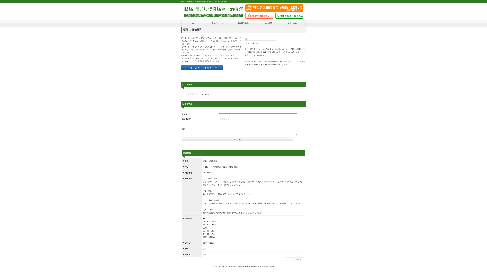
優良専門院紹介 (243, 23)
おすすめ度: (187, 119)
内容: (184, 129)
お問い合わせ (293, 23)
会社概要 (268, 23)
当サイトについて (219, 23)
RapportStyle (269, 266)
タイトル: (186, 115)
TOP (194, 23)
